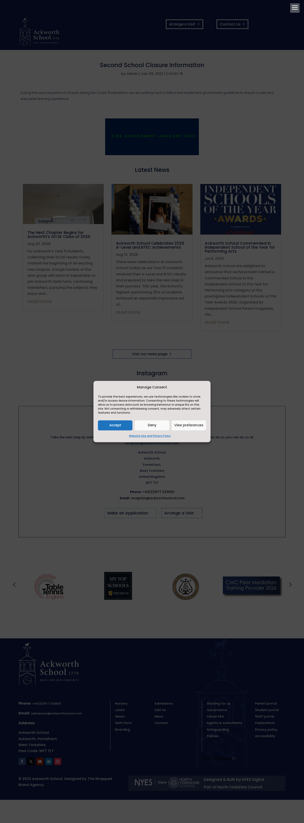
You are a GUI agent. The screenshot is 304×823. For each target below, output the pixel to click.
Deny (152, 425)
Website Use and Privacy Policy (150, 436)
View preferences (188, 425)
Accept (115, 425)
